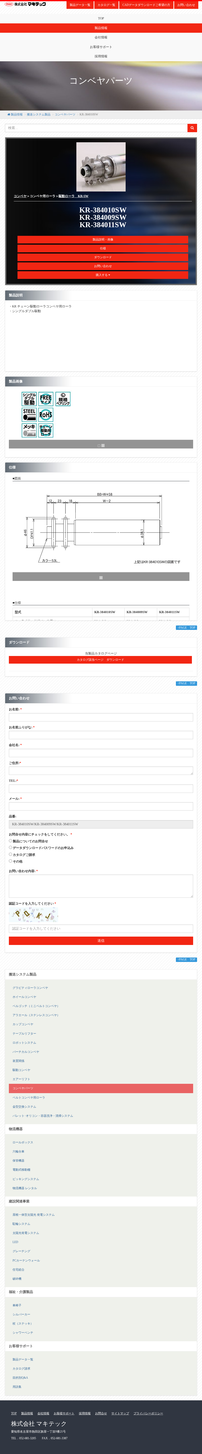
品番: (12, 816)
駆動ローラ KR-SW (73, 196)
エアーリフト (21, 1079)
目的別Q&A (20, 1377)
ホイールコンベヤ (24, 997)
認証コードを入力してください (32, 903)
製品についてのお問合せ (30, 841)
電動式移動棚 (21, 1169)
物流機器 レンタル (25, 1188)
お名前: (15, 709)
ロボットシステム (24, 1042)
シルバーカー (21, 1314)
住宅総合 (18, 1269)
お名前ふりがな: (22, 727)
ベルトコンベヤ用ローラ (29, 1097)
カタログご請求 (24, 855)
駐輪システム (21, 1224)
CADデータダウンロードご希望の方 (146, 5)
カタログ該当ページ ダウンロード (100, 659)
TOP (101, 18)
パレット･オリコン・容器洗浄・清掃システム (43, 1116)
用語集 (17, 1387)
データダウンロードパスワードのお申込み (43, 848)
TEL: (13, 781)
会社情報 (101, 37)
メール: (15, 798)
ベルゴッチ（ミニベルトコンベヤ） (36, 1006)
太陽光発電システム (26, 1233)
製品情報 (101, 28)
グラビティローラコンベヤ (30, 988)
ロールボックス (23, 1142)
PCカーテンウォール (26, 1260)
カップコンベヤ (23, 1024)
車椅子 (17, 1305)
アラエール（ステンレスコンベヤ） (36, 1015)
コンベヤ (20, 196)
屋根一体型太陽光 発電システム (34, 1214)
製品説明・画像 (103, 239)
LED (15, 1242)
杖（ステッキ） (23, 1323)
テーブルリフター (24, 1033)
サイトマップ (120, 1413)
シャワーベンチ (23, 1332)
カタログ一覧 (106, 5)
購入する (102, 275)
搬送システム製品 (38, 114)
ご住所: (15, 763)
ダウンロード (103, 257)
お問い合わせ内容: (23, 871)
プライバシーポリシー (148, 1413)
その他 (17, 861)
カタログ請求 (21, 1368)
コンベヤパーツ (65, 114)
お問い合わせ (186, 5)
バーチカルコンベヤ (26, 1052)
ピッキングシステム (26, 1179)
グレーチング (21, 1251)
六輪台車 (18, 1151)
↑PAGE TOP (186, 627)
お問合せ (101, 1413)
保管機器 (18, 1160)
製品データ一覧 (80, 5)
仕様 (103, 248)
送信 (101, 941)
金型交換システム (24, 1106)
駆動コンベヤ (21, 1070)
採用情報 (101, 56)
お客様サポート (101, 47)
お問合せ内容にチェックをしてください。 (40, 834)
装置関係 (18, 1061)
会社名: (15, 745)
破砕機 (17, 1278)
